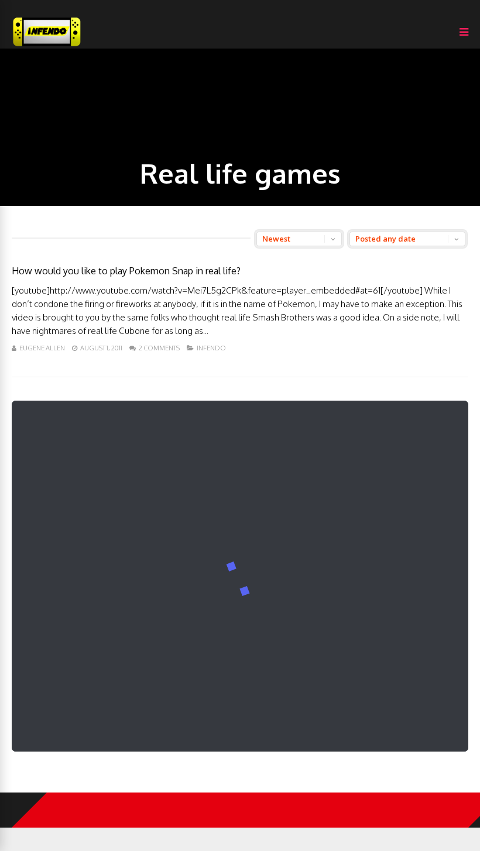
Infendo (211, 348)
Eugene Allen (42, 348)
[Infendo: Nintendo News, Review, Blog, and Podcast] (47, 46)
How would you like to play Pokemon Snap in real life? (126, 271)
